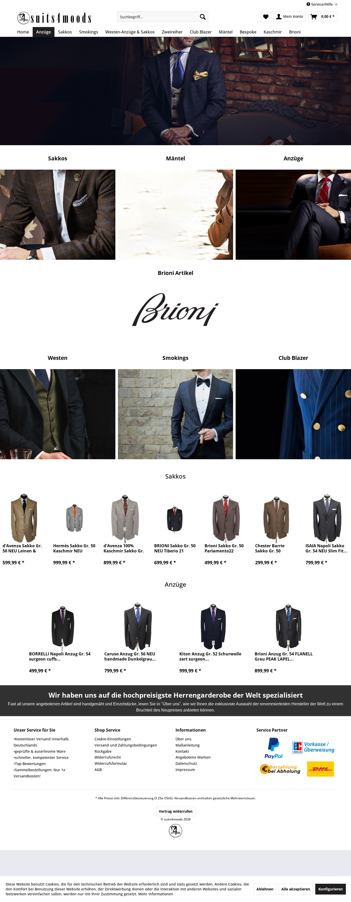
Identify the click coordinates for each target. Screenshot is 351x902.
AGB (98, 769)
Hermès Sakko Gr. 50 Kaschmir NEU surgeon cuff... (74, 548)
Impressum (185, 769)
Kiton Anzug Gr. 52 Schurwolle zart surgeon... (210, 656)
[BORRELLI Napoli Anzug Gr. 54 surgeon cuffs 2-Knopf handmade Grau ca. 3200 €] (63, 626)
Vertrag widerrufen (175, 811)
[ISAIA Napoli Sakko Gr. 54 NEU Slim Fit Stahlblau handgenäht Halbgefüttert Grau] (327, 518)
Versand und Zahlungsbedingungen (126, 745)
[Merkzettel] (265, 17)
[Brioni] (175, 312)
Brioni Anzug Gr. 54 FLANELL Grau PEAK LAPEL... (284, 656)
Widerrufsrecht (108, 757)
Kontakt (182, 751)
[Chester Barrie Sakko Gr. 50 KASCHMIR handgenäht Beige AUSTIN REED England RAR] (276, 518)
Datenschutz (186, 763)
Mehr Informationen (155, 893)
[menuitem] (162, 17)
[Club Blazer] (175, 215)
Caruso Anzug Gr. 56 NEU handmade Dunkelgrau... (130, 656)
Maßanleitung (188, 745)
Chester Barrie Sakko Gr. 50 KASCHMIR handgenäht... (269, 548)
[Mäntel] (175, 414)
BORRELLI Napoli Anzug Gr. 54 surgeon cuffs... (59, 656)
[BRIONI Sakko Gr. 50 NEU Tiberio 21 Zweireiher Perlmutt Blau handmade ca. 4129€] (175, 518)
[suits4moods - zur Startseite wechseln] (54, 18)
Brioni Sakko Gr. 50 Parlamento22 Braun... (224, 548)
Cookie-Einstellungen (113, 738)
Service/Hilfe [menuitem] (322, 4)
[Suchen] (202, 17)
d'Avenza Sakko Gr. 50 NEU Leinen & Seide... (22, 548)
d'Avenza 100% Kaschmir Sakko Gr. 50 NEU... (124, 548)
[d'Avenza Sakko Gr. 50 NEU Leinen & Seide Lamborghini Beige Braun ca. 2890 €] (24, 518)
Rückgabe (103, 751)
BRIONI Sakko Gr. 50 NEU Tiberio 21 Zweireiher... (175, 548)
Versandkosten (185, 798)
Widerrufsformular (111, 763)
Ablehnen (264, 889)
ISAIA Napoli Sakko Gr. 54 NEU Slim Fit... (326, 548)
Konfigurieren (330, 889)
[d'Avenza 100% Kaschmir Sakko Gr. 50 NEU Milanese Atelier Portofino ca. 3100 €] (125, 518)
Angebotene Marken (193, 757)
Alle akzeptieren (295, 889)
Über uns (183, 738)
